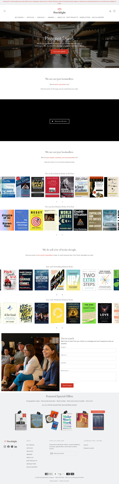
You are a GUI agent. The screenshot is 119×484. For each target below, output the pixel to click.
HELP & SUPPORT (98, 17)
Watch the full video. (61, 121)
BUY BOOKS (19, 17)
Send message (67, 385)
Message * (65, 370)
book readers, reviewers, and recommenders (60, 157)
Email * (64, 355)
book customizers (60, 84)
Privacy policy (54, 481)
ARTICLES (30, 17)
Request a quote (89, 448)
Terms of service (64, 481)
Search (86, 445)
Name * (64, 347)
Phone (63, 363)
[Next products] (62, 202)
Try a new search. (59, 51)
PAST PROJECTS (72, 17)
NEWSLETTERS (85, 17)
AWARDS (51, 17)
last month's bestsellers (45, 255)
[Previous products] (57, 202)
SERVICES (41, 17)
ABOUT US (61, 17)
